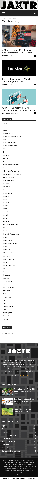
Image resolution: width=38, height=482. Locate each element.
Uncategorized (8, 313)
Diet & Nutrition (8, 180)
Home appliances (9, 240)
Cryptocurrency (8, 177)
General (6, 221)
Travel (5, 310)
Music (5, 262)
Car (4, 161)
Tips (4, 300)
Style (5, 294)
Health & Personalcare (11, 234)
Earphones (7, 184)
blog (4, 152)
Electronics (7, 190)
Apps (5, 130)
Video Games (7, 316)
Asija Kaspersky (7, 113)
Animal (5, 127)
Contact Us (6, 478)
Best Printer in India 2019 (12, 146)
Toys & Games (8, 306)
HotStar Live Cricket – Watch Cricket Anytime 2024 (16, 80)
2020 (5, 124)
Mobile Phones (8, 259)
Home (4, 18)
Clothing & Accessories (11, 171)
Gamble (6, 212)
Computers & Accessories (12, 174)
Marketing (6, 256)
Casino (5, 168)
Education (6, 187)
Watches (6, 319)
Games (5, 218)
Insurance (6, 250)
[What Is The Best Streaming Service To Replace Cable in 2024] (19, 97)
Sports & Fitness (9, 288)
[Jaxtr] (19, 5)
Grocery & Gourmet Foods (12, 225)
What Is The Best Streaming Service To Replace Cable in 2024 (18, 109)
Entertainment (8, 193)
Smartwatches (8, 281)
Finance (6, 202)
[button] (3, 13)
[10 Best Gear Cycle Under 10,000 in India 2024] (7, 411)
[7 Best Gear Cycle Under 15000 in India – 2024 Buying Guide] (7, 391)
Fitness (5, 206)
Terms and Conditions (18, 478)
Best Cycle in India (9, 143)
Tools (5, 303)
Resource (6, 275)
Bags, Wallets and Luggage (12, 136)
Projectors (7, 272)
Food (5, 209)
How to (5, 247)
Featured (6, 199)
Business (6, 155)
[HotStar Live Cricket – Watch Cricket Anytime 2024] (19, 68)
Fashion (6, 196)
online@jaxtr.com (23, 375)
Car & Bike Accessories (11, 165)
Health (5, 231)
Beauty (5, 139)
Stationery (6, 291)
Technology (7, 297)
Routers (6, 278)
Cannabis (6, 158)
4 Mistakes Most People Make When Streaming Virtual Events (17, 51)
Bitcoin (5, 149)
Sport (5, 284)
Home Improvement (10, 243)
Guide (5, 228)
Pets (4, 269)
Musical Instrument (9, 265)
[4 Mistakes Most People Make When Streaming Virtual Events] (19, 36)
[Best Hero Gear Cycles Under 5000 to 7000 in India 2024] (7, 401)
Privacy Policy (31, 478)
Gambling (6, 215)
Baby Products (8, 133)
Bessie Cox (5, 55)
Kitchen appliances (9, 253)
